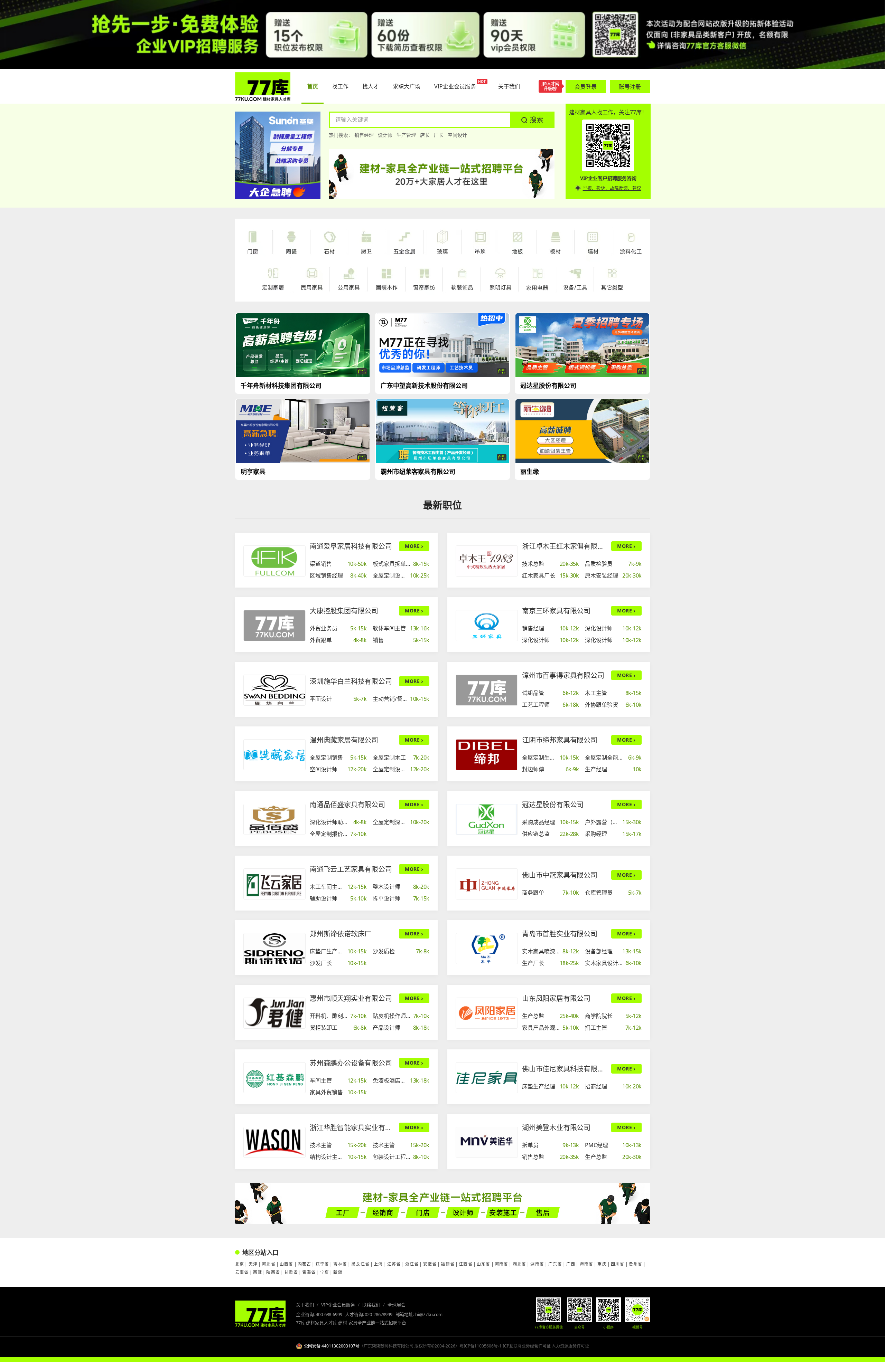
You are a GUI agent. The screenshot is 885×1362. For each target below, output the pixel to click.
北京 (239, 1264)
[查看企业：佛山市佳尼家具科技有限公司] (487, 1077)
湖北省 (520, 1264)
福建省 (448, 1264)
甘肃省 (291, 1272)
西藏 (257, 1272)
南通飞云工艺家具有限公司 (351, 869)
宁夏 (324, 1272)
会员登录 (586, 87)
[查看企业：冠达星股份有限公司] (487, 819)
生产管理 (406, 135)
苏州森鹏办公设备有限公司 (351, 1063)
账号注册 (630, 87)
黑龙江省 (360, 1264)
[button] (532, 120)
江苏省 (394, 1264)
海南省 (587, 1264)
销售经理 (364, 135)
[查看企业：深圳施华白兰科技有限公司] (274, 690)
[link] (338, 563)
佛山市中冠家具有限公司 (559, 875)
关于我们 (305, 1305)
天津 (253, 1264)
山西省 (287, 1264)
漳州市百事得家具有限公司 (563, 675)
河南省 (502, 1264)
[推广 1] (442, 34)
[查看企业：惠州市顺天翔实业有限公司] (274, 1013)
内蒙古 (304, 1264)
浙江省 (412, 1264)
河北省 (269, 1264)
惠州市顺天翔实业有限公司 (351, 998)
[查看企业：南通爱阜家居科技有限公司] (274, 561)
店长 (425, 135)
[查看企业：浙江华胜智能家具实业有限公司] (274, 1142)
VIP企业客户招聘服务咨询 (608, 178)
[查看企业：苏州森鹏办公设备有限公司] (274, 1077)
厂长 (439, 135)
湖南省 (537, 1264)
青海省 (309, 1272)
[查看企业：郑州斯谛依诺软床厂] (274, 948)
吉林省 (340, 1264)
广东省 (555, 1264)
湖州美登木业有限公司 (556, 1127)
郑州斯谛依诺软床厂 (340, 934)
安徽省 (430, 1264)
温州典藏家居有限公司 (344, 740)
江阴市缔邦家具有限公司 (559, 740)
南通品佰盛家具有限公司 (347, 804)
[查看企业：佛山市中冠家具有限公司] (487, 883)
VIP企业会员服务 (338, 1305)
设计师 (385, 135)
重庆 (601, 1264)
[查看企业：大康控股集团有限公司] (274, 625)
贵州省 (636, 1264)
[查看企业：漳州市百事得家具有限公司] (487, 690)
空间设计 (457, 135)
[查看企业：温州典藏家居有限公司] (274, 754)
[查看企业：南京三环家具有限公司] (487, 625)
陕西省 (273, 1272)
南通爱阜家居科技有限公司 (351, 546)
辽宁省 (322, 1264)
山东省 (484, 1264)
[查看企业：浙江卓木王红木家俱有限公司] (487, 561)
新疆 (337, 1272)
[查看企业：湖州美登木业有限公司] (487, 1142)
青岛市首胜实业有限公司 (559, 934)
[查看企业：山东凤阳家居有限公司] (487, 1013)
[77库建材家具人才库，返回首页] (262, 86)
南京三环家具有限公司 (556, 611)
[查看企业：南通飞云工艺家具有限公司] (274, 883)
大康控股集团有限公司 (344, 611)
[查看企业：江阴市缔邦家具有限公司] (487, 754)
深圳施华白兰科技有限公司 (351, 681)
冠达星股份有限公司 (553, 804)
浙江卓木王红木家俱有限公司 (564, 546)
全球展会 (397, 1305)
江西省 (466, 1264)
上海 (378, 1264)
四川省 (618, 1264)
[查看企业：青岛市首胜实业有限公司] (487, 948)
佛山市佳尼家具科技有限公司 (564, 1069)
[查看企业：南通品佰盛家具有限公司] (274, 819)
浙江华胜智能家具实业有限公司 (352, 1127)
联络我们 (371, 1305)
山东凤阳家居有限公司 (556, 998)
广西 (570, 1264)
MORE (414, 546)
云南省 (242, 1272)
